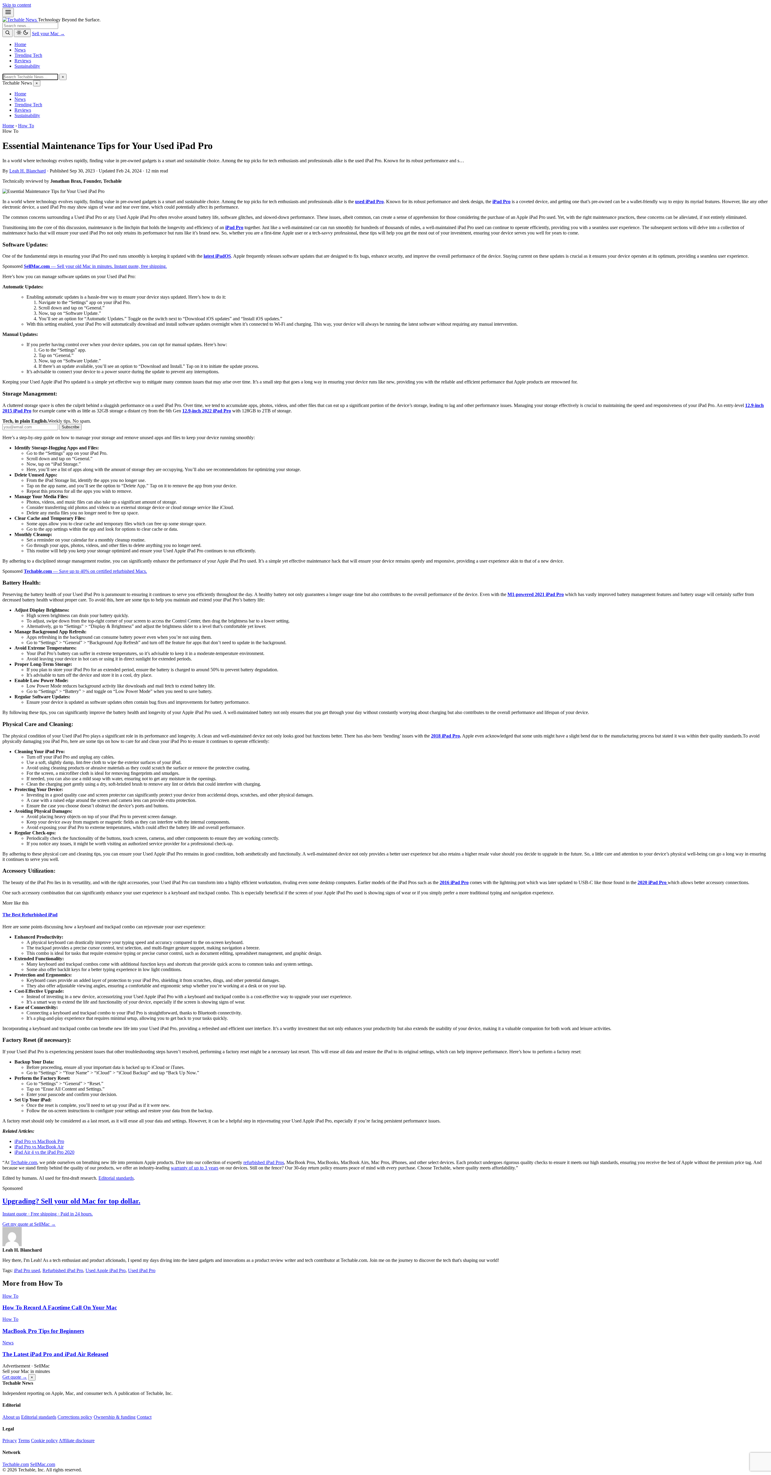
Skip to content (16, 5)
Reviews (22, 60)
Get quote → (14, 1377)
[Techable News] (20, 19)
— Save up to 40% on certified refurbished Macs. (85, 571)
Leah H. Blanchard (27, 170)
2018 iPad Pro (445, 735)
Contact (144, 1417)
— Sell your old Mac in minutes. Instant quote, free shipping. (95, 266)
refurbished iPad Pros (263, 1162)
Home (20, 44)
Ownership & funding (115, 1417)
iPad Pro (501, 201)
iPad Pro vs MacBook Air (39, 1146)
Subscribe (70, 427)
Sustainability (27, 66)
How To (26, 125)
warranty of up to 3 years (194, 1167)
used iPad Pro (369, 201)
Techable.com (24, 1162)
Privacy (9, 1440)
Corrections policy (75, 1417)
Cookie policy (44, 1440)
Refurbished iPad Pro (62, 1270)
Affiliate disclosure (77, 1440)
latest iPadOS (217, 256)
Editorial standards (116, 1178)
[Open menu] (8, 12)
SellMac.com (42, 1464)
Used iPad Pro (141, 1270)
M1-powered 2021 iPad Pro (535, 594)
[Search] (7, 33)
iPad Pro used (27, 1270)
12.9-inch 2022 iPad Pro (206, 410)
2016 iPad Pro (454, 882)
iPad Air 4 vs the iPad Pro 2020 (44, 1152)
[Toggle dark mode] (22, 33)
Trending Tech (28, 55)
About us (11, 1417)
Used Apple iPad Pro (106, 1270)
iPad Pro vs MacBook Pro (39, 1141)
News (20, 49)
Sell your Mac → (48, 33)
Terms (24, 1440)
